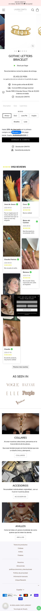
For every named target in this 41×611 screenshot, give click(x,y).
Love (25, 122)
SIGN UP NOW (27, 310)
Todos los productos (20, 545)
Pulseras (20, 555)
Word (20, 111)
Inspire (34, 116)
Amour (7, 116)
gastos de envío (11, 79)
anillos (20, 537)
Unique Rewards (20, 580)
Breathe (16, 122)
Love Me (24, 116)
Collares (20, 548)
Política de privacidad (20, 573)
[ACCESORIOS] (20, 471)
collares (20, 455)
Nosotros (20, 562)
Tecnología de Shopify (20, 609)
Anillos (20, 552)
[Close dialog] (38, 296)
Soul (15, 116)
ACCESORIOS (20, 496)
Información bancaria (20, 576)
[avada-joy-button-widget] (5, 605)
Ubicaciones (20, 566)
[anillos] (20, 512)
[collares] (20, 423)
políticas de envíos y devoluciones (20, 569)
